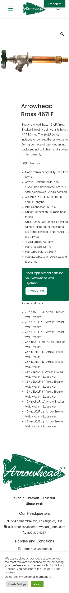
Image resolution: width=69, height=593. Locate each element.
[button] (62, 34)
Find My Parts (36, 290)
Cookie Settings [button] (17, 584)
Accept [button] (37, 584)
